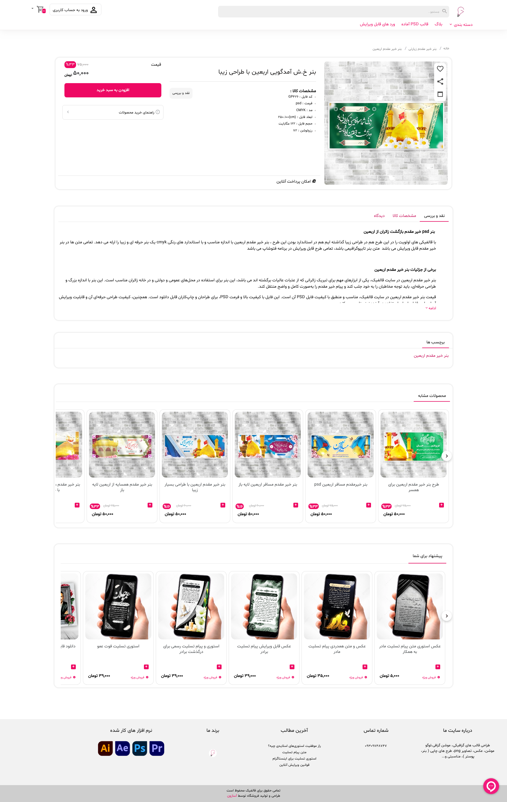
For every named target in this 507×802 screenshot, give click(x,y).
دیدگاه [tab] (379, 216)
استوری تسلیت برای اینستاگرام (294, 758)
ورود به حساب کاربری (71, 10)
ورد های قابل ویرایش (377, 24)
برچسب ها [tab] (435, 342)
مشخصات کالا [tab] (404, 216)
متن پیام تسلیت (294, 752)
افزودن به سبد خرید (113, 90)
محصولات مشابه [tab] (432, 396)
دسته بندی (463, 25)
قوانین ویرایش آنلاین (294, 765)
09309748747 (376, 746)
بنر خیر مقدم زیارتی (422, 49)
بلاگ (438, 24)
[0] (33, 9)
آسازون (232, 796)
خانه (446, 48)
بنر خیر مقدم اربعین (387, 49)
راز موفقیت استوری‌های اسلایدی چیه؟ (294, 746)
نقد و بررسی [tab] (434, 216)
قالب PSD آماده (414, 24)
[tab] (427, 557)
